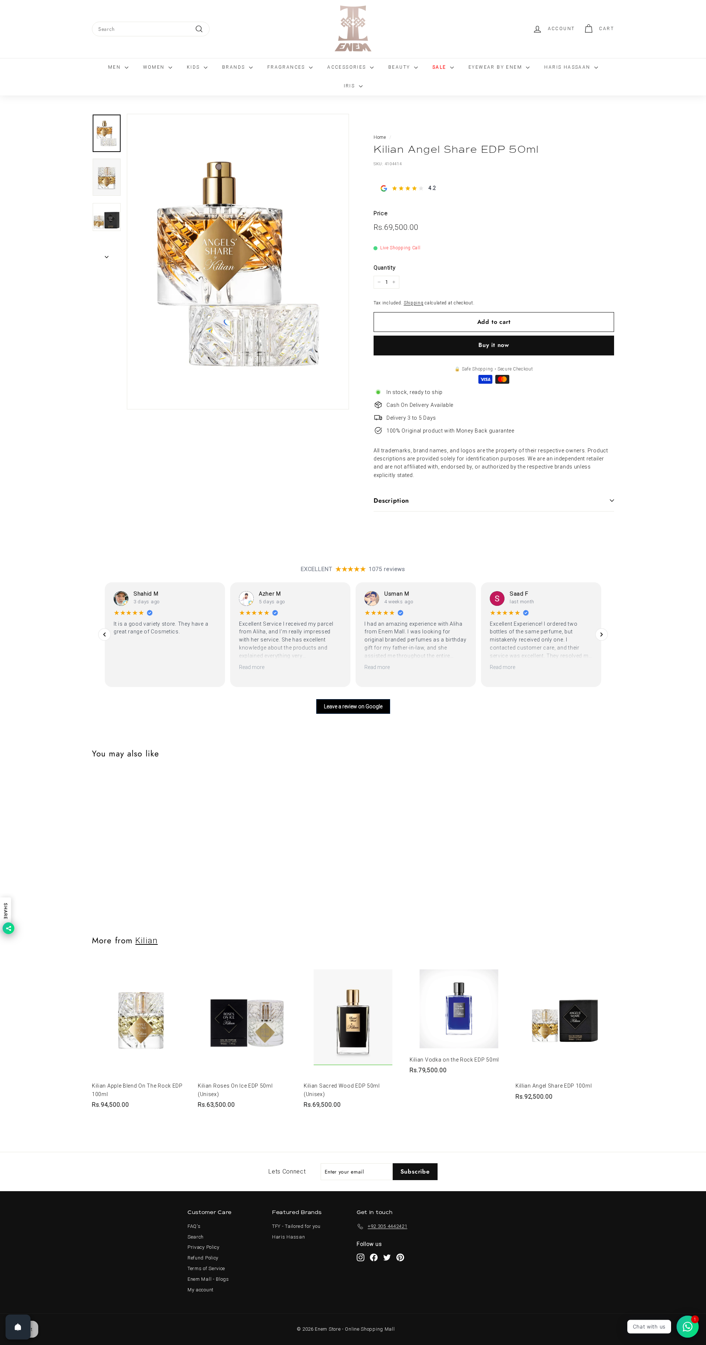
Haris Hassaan (568, 67)
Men (115, 67)
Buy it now (493, 345)
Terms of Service (206, 1268)
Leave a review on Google (353, 706)
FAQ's (194, 1226)
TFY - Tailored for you (296, 1226)
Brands (234, 67)
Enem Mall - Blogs (208, 1279)
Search (196, 1237)
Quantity (385, 267)
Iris (350, 85)
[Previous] (104, 634)
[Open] (18, 1327)
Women (155, 67)
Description (391, 500)
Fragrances (287, 67)
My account (201, 1289)
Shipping (414, 302)
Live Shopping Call (400, 247)
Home (380, 137)
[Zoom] (238, 261)
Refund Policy (203, 1258)
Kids (194, 67)
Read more (251, 667)
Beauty (400, 67)
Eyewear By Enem (496, 67)
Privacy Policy (204, 1247)
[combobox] (151, 29)
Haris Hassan (288, 1237)
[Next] (106, 255)
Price (381, 213)
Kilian (146, 940)
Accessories (347, 67)
